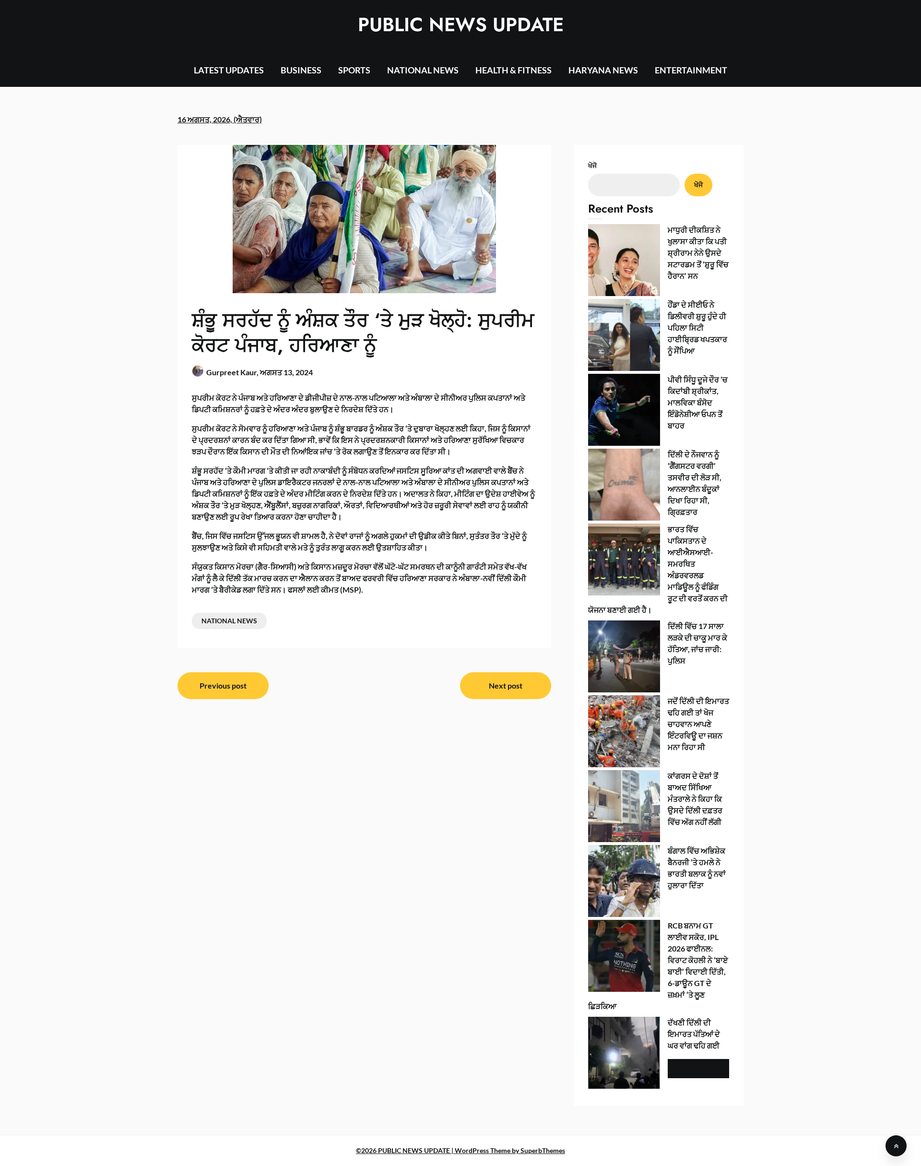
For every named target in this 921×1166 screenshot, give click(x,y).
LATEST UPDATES (229, 70)
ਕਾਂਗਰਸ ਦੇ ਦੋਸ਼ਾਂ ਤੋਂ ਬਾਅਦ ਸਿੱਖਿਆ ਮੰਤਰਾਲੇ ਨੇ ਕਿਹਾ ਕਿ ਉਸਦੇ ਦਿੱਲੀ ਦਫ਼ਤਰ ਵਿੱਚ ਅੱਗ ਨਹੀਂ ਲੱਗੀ (695, 798)
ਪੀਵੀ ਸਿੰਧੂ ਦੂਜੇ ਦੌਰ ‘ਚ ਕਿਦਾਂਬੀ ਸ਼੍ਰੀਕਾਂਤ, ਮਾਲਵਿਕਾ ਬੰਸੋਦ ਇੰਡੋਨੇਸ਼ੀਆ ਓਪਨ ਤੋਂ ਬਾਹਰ (698, 402)
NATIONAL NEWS (423, 70)
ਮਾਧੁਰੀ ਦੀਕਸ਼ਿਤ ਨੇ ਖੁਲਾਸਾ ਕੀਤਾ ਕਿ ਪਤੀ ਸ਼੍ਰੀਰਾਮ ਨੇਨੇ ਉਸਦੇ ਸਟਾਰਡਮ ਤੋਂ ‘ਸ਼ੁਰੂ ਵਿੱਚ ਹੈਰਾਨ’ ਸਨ (698, 252)
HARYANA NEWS (603, 70)
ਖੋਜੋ (592, 165)
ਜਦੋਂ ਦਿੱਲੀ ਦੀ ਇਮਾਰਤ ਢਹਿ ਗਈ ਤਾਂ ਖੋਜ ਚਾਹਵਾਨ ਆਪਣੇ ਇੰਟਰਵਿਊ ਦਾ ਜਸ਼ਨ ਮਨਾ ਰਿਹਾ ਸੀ (698, 723)
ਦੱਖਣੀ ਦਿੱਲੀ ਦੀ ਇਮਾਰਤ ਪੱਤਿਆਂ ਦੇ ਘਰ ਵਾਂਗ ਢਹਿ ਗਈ (694, 1034)
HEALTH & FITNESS (513, 70)
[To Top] (896, 1145)
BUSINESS (301, 70)
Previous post (223, 685)
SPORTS (354, 70)
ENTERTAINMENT (691, 70)
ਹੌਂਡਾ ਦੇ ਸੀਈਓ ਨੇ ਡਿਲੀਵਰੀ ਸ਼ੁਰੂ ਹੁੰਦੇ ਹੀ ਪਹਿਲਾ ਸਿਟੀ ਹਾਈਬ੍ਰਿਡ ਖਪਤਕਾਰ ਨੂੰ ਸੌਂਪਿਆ (697, 327)
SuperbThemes (542, 1150)
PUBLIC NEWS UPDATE (461, 24)
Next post (505, 685)
